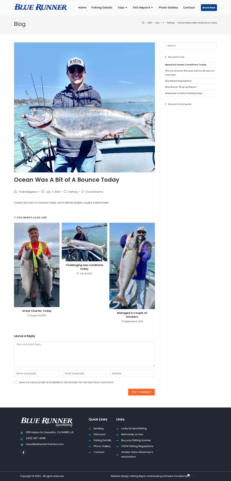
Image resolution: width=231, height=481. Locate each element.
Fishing (73, 192)
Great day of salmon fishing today (183, 93)
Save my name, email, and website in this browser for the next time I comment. (66, 382)
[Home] (143, 22)
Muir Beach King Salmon (178, 80)
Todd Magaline (28, 192)
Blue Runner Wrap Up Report (180, 87)
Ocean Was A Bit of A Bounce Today (197, 22)
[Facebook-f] (23, 452)
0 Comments (94, 192)
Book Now (209, 7)
